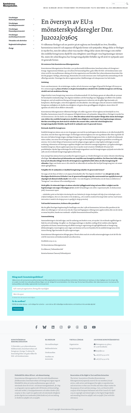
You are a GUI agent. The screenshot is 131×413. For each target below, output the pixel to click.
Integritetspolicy (75, 348)
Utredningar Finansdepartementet (17, 30)
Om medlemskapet (51, 344)
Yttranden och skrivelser (18, 40)
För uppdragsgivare (83, 8)
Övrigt (11, 48)
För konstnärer (69, 8)
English (125, 8)
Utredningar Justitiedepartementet (17, 36)
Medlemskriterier (51, 348)
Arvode (60, 8)
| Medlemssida (117, 8)
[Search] (127, 4)
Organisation (73, 344)
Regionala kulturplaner (17, 44)
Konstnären (101, 8)
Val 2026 (109, 8)
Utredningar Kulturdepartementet (17, 18)
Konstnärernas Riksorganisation (72, 409)
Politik (93, 8)
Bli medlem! (53, 8)
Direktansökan (50, 352)
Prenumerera (17, 309)
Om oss (45, 8)
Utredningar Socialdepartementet (16, 24)
